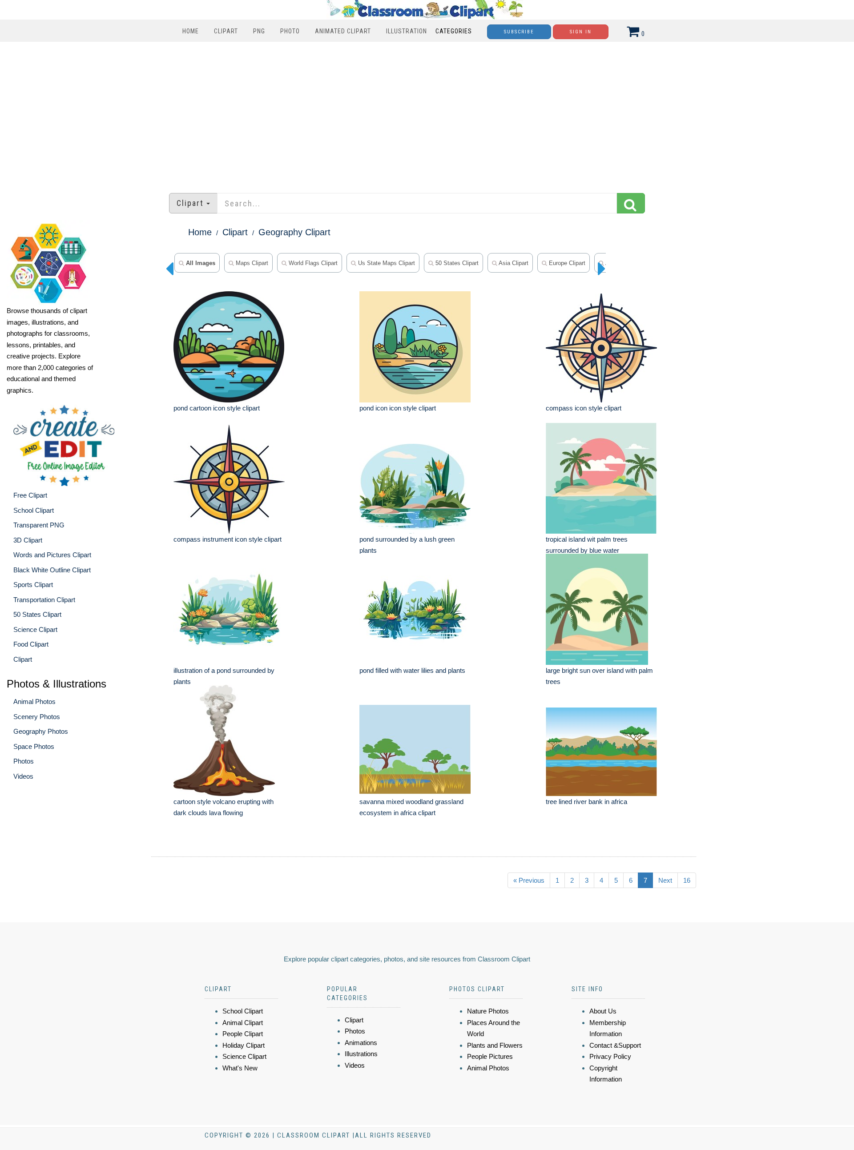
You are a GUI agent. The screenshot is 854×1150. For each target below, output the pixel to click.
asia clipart (512, 263)
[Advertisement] (427, 113)
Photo (290, 31)
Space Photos (33, 746)
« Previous (528, 880)
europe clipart (566, 263)
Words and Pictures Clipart (52, 555)
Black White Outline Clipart (52, 570)
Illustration (406, 31)
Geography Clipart (294, 232)
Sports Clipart (33, 584)
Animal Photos (34, 701)
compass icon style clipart (583, 408)
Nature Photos (488, 1011)
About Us (602, 1011)
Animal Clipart (242, 1022)
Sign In (581, 32)
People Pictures (490, 1056)
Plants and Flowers (495, 1045)
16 (686, 880)
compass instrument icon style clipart (227, 539)
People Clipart (242, 1033)
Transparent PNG (38, 525)
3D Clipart (27, 540)
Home (190, 31)
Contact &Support (615, 1045)
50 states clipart (456, 263)
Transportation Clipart (44, 599)
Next (665, 880)
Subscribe (519, 32)
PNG (259, 31)
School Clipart (33, 510)
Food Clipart (30, 644)
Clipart (226, 31)
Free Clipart (30, 495)
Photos (23, 761)
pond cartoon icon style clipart (216, 408)
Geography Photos (40, 731)
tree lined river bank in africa (586, 801)
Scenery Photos (36, 716)
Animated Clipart (343, 31)
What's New (240, 1068)
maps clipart (251, 263)
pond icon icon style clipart (397, 408)
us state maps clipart (385, 263)
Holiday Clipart (243, 1045)
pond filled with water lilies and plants (412, 670)
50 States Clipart (37, 614)
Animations (361, 1042)
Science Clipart (35, 629)
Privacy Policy (610, 1056)
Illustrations (361, 1054)
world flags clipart (312, 263)
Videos (23, 776)
